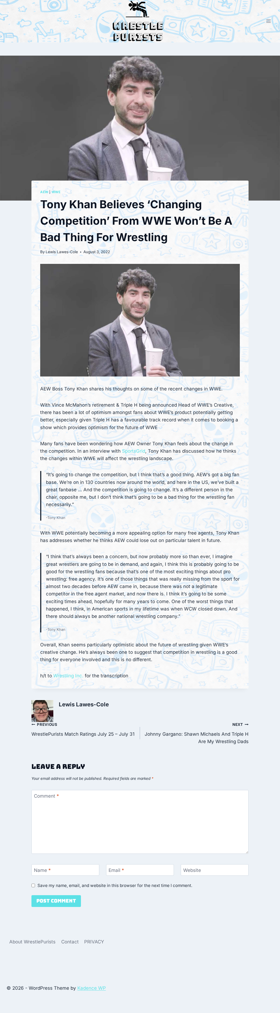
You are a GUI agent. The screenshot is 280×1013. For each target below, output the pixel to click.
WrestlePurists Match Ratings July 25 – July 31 (83, 729)
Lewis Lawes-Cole (62, 252)
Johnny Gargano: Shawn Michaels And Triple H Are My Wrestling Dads (197, 733)
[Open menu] (268, 21)
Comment (46, 796)
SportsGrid (133, 451)
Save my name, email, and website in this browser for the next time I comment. (114, 885)
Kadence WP (91, 988)
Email (116, 870)
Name (42, 870)
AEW (44, 192)
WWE (56, 192)
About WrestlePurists (32, 941)
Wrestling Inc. (68, 675)
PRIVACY (94, 941)
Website (192, 870)
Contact (70, 941)
